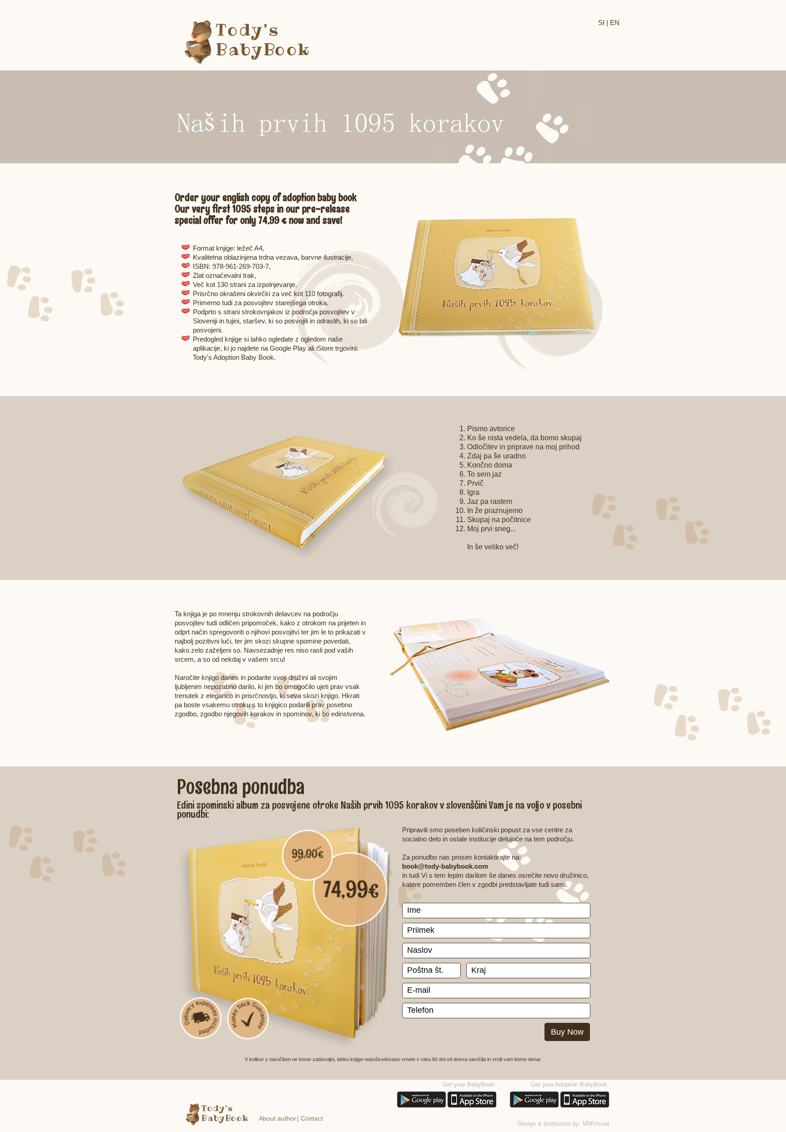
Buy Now (567, 1031)
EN (615, 22)
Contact (312, 1118)
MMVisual (596, 1123)
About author (277, 1118)
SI (601, 22)
